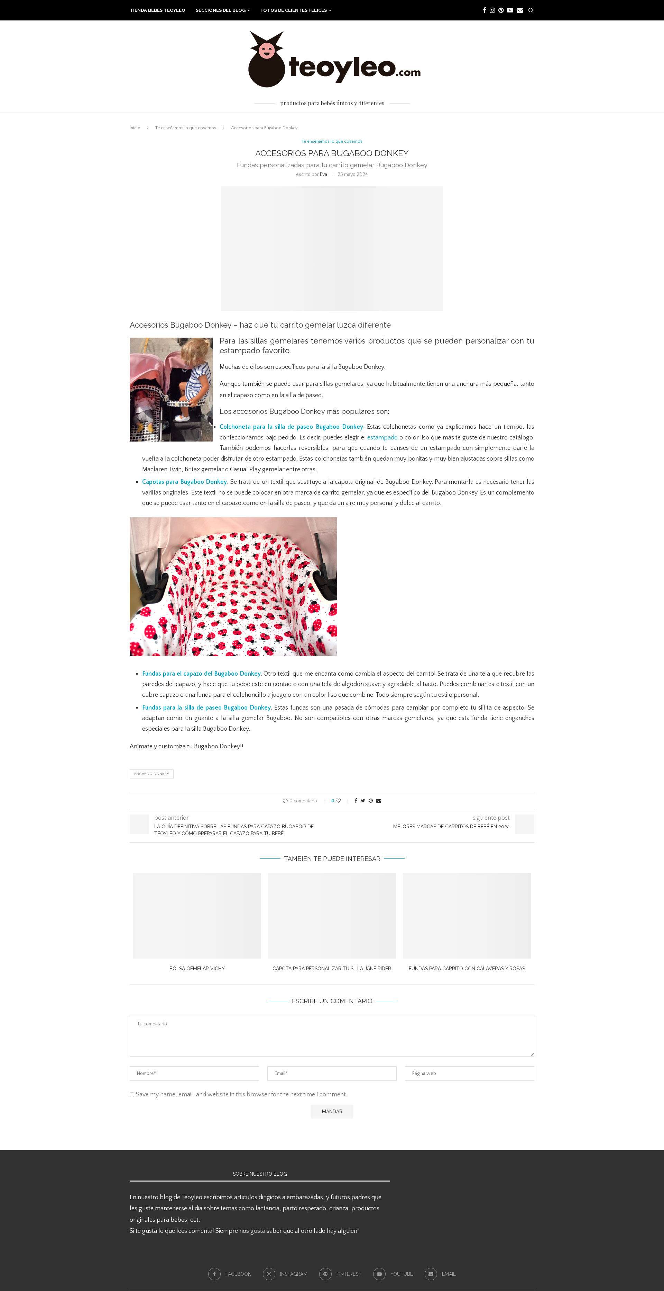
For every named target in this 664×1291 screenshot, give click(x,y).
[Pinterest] (501, 10)
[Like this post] (343, 801)
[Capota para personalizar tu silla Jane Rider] (332, 916)
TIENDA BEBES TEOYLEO (157, 10)
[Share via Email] (378, 801)
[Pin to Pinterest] (371, 801)
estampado (382, 437)
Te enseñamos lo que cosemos (185, 127)
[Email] (520, 10)
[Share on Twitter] (363, 801)
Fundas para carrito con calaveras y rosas (467, 968)
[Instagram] (492, 10)
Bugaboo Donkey (151, 774)
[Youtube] (510, 10)
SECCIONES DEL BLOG (221, 10)
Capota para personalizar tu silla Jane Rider (332, 968)
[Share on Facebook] (355, 801)
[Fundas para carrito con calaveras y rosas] (467, 916)
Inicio (135, 127)
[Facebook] (484, 10)
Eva (323, 174)
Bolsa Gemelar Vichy (197, 968)
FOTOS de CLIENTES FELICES (293, 10)
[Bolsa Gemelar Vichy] (197, 916)
